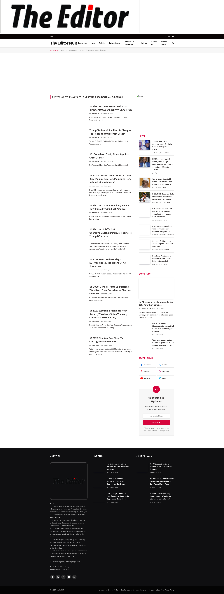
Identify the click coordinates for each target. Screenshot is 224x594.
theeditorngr (146, 308)
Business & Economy (129, 43)
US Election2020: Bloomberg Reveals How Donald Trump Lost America (110, 207)
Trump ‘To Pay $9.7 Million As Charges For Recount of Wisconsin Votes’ (110, 132)
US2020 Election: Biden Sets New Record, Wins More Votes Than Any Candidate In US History (108, 314)
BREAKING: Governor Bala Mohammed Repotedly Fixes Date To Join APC (163, 196)
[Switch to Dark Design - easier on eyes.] (173, 43)
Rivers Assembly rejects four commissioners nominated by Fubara (162, 229)
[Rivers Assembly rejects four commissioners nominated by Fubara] (144, 230)
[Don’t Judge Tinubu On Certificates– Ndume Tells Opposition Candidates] (99, 497)
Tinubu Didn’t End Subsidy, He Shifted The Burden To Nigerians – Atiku (162, 145)
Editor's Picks (168, 235)
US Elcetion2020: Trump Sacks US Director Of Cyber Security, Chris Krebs (110, 108)
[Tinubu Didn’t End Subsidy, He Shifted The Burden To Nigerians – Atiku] (144, 145)
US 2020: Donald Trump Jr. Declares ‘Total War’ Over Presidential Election (110, 288)
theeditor (95, 113)
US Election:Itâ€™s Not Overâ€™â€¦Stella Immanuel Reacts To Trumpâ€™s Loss (110, 233)
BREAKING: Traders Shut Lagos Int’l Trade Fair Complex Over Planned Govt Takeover (162, 212)
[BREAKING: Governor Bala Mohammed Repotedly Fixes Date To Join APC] (144, 197)
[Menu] (52, 36)
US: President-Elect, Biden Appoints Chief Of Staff (109, 155)
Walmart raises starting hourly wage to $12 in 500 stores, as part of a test (163, 343)
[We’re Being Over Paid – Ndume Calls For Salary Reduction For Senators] (144, 183)
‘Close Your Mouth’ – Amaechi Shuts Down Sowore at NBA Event (116, 481)
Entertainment (115, 43)
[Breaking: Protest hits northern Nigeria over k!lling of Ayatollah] (144, 259)
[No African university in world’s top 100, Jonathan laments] (156, 288)
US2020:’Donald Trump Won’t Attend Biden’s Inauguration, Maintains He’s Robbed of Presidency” (110, 179)
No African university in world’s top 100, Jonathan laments (156, 303)
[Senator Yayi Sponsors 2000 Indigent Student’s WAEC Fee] (144, 244)
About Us (154, 43)
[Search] (173, 36)
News (93, 43)
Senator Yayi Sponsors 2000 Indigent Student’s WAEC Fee (162, 244)
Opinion (143, 43)
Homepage (82, 43)
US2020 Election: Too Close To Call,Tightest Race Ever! (106, 339)
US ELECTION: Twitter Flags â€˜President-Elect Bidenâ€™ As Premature (107, 263)
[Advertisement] (112, 73)
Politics (102, 43)
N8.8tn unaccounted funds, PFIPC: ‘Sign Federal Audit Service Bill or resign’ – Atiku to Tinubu (162, 164)
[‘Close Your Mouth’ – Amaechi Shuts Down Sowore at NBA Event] (99, 482)
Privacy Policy (164, 43)
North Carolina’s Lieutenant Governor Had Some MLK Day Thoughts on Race (163, 327)
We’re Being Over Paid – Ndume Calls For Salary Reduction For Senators (162, 182)
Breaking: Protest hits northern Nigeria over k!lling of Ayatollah (161, 258)
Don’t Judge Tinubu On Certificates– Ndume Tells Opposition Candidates (118, 496)
